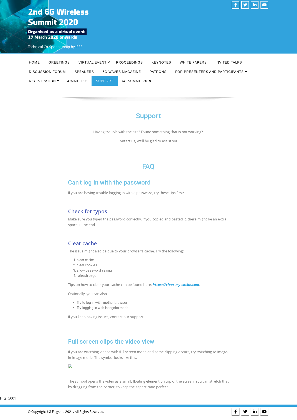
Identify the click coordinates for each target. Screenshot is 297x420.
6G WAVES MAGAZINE (122, 72)
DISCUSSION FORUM (47, 72)
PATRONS (158, 72)
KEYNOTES (161, 62)
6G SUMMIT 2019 (136, 81)
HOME (34, 62)
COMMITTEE (76, 81)
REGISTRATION (42, 81)
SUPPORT (104, 81)
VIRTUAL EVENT (92, 62)
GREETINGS (59, 62)
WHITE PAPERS (193, 62)
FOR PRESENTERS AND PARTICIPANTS (209, 72)
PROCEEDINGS (129, 62)
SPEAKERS (84, 72)
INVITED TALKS (228, 62)
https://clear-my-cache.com (176, 284)
